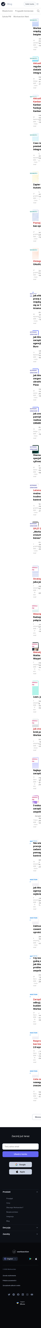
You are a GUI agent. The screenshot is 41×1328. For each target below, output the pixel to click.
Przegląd (9, 1198)
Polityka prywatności (9, 1280)
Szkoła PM (6, 16)
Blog (8, 1221)
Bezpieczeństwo (12, 1212)
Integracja (10, 1216)
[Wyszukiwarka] (38, 11)
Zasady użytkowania (9, 1275)
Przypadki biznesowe (24, 11)
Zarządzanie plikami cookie (11, 1285)
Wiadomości (7, 11)
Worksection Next (21, 16)
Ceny (8, 1203)
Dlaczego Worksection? (14, 1207)
